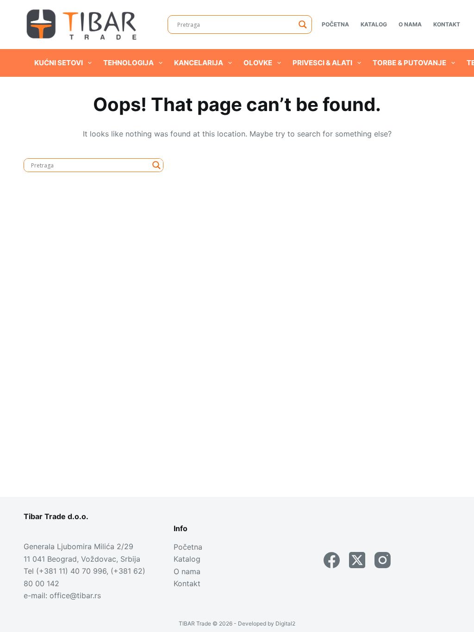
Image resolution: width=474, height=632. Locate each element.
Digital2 (285, 623)
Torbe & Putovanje (409, 62)
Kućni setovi (58, 62)
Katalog (374, 24)
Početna (335, 24)
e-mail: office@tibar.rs (62, 595)
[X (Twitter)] (357, 560)
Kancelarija (198, 62)
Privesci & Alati (322, 62)
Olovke (257, 62)
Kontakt (446, 24)
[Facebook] (332, 560)
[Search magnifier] (302, 24)
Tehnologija (128, 62)
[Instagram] (382, 560)
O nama (410, 24)
